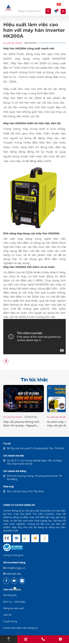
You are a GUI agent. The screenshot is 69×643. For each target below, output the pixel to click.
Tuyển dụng (10, 621)
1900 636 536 (13, 573)
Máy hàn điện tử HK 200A (28, 63)
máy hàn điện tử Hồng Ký (27, 243)
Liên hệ (7, 614)
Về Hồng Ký (10, 595)
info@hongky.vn (15, 567)
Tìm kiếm (48, 11)
